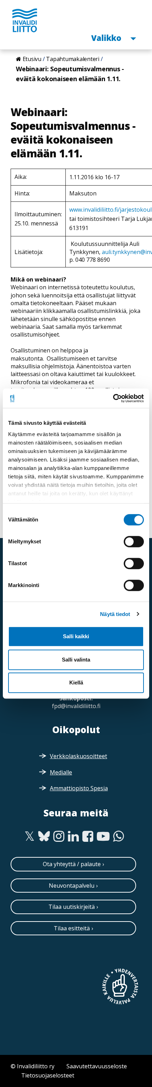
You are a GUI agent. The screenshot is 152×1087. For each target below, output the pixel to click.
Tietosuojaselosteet (47, 1075)
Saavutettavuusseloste (96, 1066)
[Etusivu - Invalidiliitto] (25, 20)
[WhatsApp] (118, 836)
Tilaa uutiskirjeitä (71, 907)
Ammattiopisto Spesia (79, 788)
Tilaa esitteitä (72, 928)
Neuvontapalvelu (71, 885)
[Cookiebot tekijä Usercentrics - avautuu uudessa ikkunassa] (113, 398)
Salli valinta (76, 660)
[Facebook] (87, 836)
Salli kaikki (76, 636)
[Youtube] (103, 836)
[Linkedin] (73, 836)
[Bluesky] (44, 836)
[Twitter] (29, 836)
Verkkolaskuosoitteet (78, 756)
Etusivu (32, 59)
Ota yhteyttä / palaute (72, 864)
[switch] (134, 541)
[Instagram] (58, 836)
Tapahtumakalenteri (72, 59)
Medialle (61, 772)
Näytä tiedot (115, 614)
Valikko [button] (107, 37)
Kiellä (76, 683)
